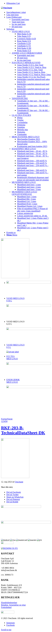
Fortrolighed (6, 607)
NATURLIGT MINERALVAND (26, 62)
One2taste (19, 482)
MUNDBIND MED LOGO (24, 182)
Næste (10, 419)
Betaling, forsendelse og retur (13, 605)
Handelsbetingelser (9, 602)
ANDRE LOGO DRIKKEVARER (27, 53)
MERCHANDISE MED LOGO (25, 137)
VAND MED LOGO (21, 31)
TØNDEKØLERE (20, 98)
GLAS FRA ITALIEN (21, 115)
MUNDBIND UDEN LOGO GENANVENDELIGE (24, 193)
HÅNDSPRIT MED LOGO (24, 149)
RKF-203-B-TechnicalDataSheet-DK (23, 430)
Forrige (4, 419)
